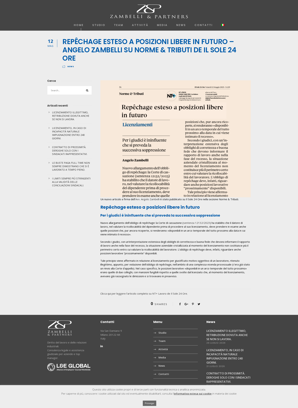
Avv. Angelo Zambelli (147, 199)
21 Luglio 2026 (215, 366)
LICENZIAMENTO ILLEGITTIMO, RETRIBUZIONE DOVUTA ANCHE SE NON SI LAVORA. (70, 116)
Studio (98, 25)
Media (162, 25)
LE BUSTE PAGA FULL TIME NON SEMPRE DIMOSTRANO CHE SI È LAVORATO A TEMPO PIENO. (71, 166)
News (181, 25)
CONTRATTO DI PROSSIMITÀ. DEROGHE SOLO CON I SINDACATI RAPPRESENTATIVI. (69, 150)
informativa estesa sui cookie (193, 393)
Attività (140, 25)
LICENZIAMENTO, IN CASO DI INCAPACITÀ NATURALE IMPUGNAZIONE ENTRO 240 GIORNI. (69, 133)
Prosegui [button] (149, 403)
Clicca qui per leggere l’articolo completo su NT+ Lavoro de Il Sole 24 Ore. (144, 293)
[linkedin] (101, 346)
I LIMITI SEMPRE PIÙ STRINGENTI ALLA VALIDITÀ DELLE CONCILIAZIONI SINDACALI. (71, 182)
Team (118, 25)
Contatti (204, 25)
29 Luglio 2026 (216, 342)
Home (79, 25)
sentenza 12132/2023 (196, 222)
